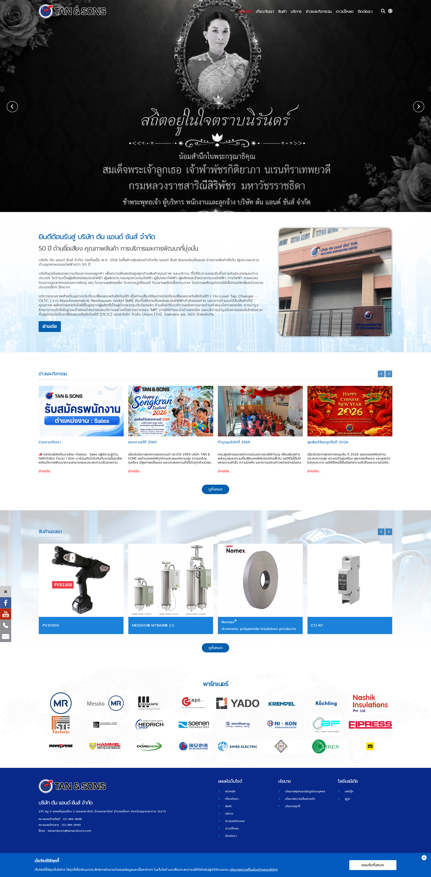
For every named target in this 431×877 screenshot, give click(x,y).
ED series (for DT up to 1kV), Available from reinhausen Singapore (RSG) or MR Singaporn (347, 625)
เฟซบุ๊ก (349, 791)
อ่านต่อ (92, 118)
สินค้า (282, 11)
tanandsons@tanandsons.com (69, 830)
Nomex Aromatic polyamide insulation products (79, 624)
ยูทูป (347, 799)
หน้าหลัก (245, 11)
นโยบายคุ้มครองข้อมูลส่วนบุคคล (305, 791)
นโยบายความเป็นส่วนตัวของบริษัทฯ (254, 869)
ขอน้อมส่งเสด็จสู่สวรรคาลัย (329, 442)
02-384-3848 (72, 819)
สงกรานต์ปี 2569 (53, 442)
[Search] (383, 11)
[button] (418, 106)
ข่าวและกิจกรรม (319, 11)
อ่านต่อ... (46, 471)
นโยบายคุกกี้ (292, 806)
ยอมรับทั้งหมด (373, 865)
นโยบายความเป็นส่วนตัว (300, 799)
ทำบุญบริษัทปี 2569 (144, 442)
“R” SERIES (231, 625)
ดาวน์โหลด (345, 11)
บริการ (296, 11)
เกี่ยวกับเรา (265, 11)
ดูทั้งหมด (215, 489)
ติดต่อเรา (365, 11)
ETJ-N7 (138, 625)
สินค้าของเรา (50, 531)
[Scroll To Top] (423, 872)
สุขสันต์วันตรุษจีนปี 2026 (238, 442)
